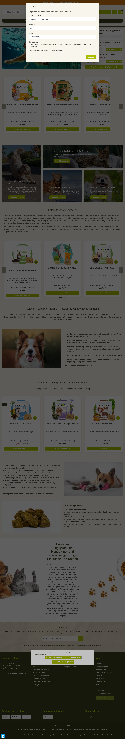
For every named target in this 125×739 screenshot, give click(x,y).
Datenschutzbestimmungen (46, 44)
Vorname (32, 24)
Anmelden (91, 57)
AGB (75, 44)
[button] (3, 736)
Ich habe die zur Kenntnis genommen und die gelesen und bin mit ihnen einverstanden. (61, 45)
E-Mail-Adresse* (35, 16)
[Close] (95, 6)
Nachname (33, 33)
